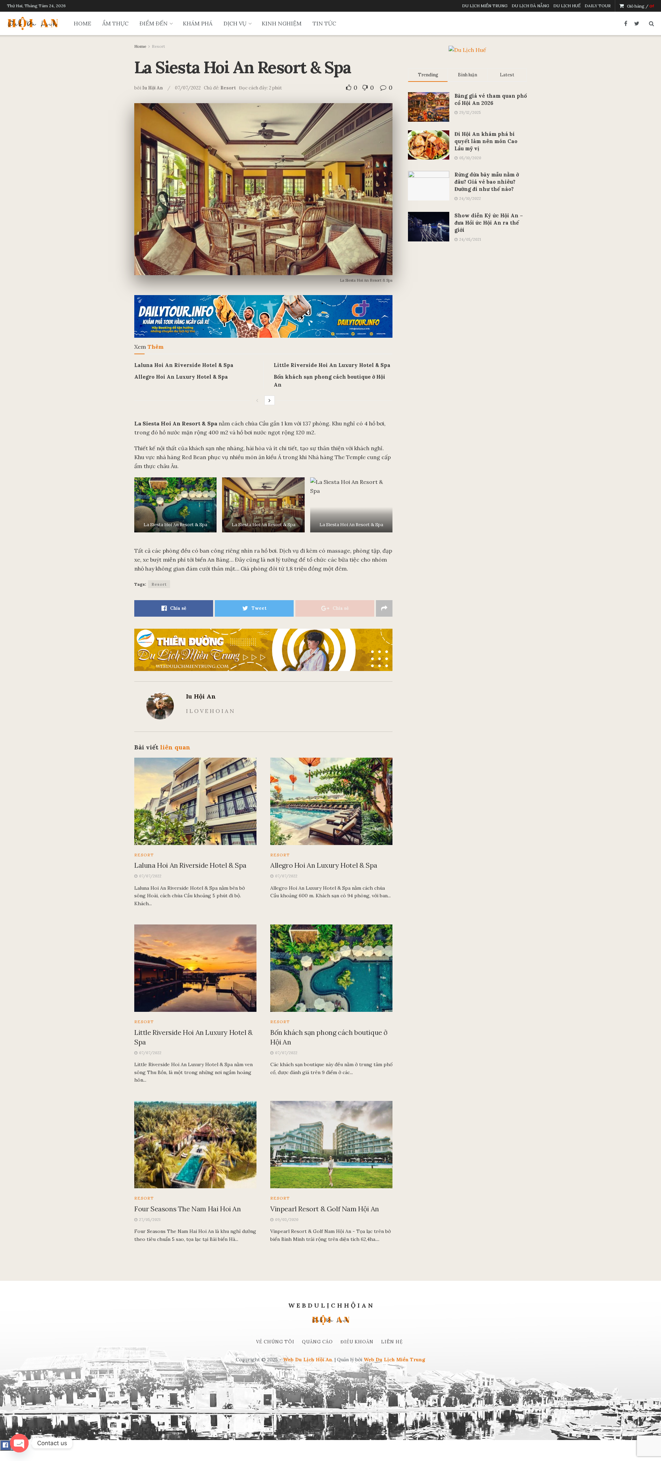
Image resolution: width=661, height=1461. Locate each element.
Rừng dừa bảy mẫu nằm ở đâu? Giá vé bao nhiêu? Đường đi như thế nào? (486, 181)
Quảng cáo (317, 1342)
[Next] (269, 400)
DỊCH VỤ (234, 23)
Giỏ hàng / (640, 6)
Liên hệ (392, 1342)
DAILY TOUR (598, 5)
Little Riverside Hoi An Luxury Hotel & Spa (332, 365)
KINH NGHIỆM (282, 23)
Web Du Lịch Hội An (307, 1359)
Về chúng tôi (275, 1342)
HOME (82, 23)
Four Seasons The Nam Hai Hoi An (187, 1208)
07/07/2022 (188, 88)
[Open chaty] (19, 1443)
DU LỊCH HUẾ (566, 5)
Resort (158, 46)
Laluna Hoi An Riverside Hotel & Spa (183, 365)
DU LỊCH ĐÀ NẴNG (530, 5)
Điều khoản (357, 1342)
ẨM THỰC (115, 23)
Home (140, 46)
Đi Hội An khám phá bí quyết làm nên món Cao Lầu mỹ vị (485, 141)
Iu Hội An (152, 88)
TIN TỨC (324, 23)
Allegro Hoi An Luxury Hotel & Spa (181, 377)
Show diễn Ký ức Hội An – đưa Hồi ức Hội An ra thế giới (488, 222)
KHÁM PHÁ (197, 23)
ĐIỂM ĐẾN (153, 23)
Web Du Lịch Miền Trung (394, 1359)
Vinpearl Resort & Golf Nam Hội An (324, 1208)
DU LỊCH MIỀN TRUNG (484, 5)
